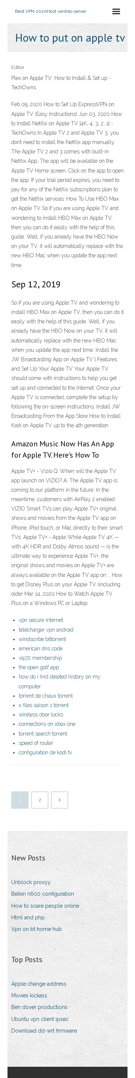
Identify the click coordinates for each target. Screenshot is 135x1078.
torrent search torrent (43, 734)
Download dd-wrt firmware (44, 1031)
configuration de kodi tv (45, 752)
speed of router (36, 743)
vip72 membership (40, 658)
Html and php (28, 917)
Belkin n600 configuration (42, 894)
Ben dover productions (39, 1007)
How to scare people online (45, 906)
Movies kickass (29, 995)
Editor (17, 67)
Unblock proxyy (31, 882)
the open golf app (39, 667)
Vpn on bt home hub (36, 929)
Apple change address (38, 984)
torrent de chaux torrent (46, 696)
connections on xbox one (47, 724)
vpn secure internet (41, 620)
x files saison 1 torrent (44, 705)
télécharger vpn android (46, 630)
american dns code (41, 649)
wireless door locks (41, 715)
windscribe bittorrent (42, 639)
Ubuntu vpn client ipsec (40, 1019)
